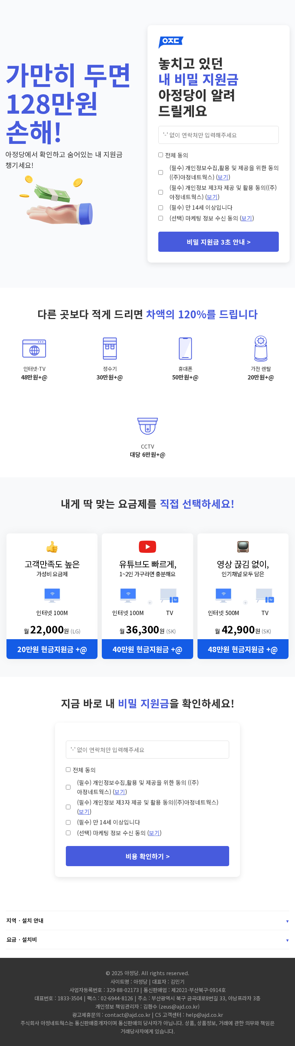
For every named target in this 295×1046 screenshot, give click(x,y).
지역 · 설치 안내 (147, 920)
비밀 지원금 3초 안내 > (219, 241)
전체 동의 (176, 155)
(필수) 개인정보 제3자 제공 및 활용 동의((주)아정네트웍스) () (223, 192)
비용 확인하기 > (148, 856)
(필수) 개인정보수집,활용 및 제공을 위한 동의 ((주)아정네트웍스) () (224, 172)
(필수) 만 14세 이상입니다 (200, 207)
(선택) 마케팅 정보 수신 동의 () (211, 218)
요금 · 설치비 (147, 939)
